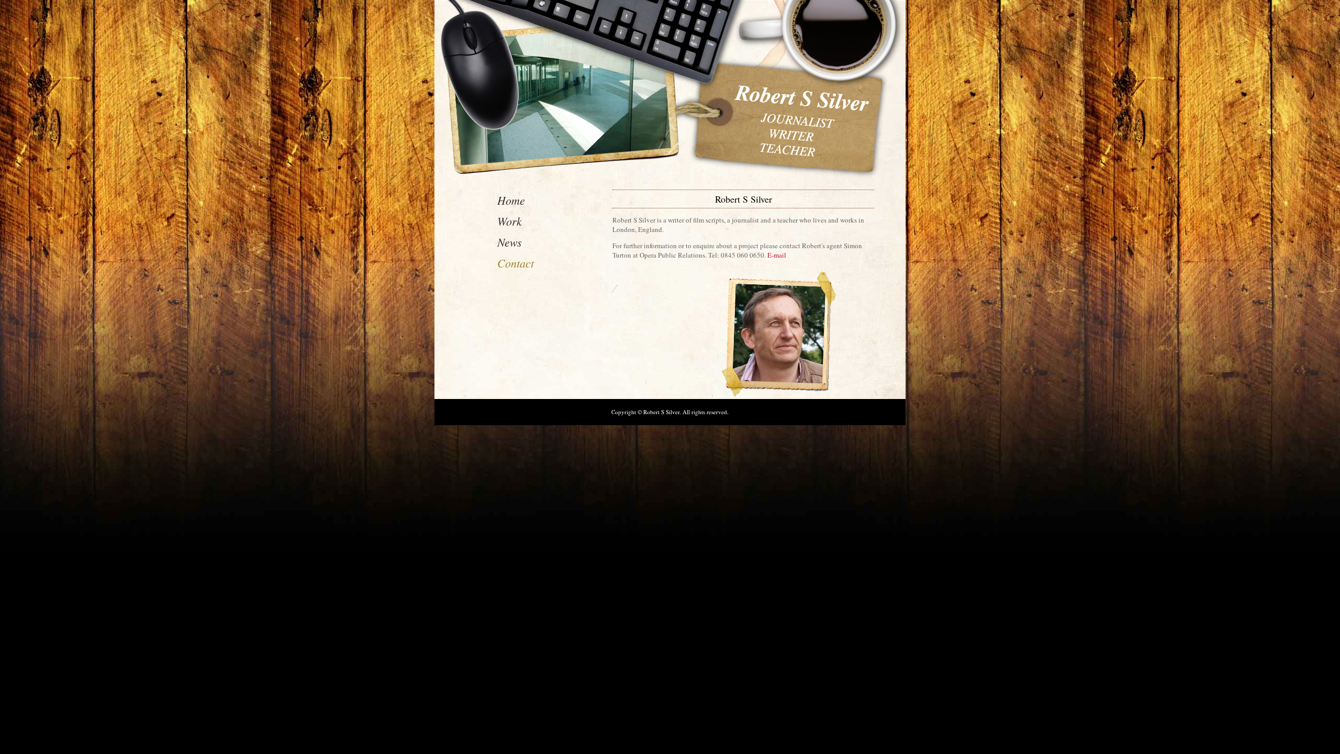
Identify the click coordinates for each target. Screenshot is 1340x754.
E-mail (776, 255)
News (509, 242)
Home (511, 200)
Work (509, 221)
